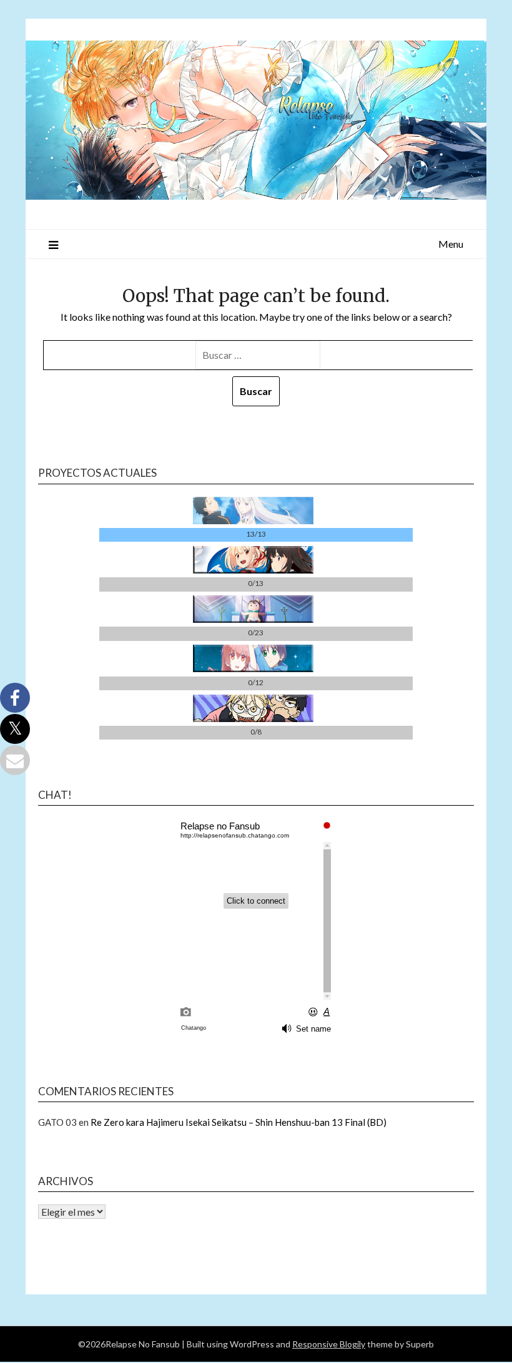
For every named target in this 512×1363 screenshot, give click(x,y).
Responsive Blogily (328, 1344)
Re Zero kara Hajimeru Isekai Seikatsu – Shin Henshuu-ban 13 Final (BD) (238, 1122)
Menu (450, 244)
